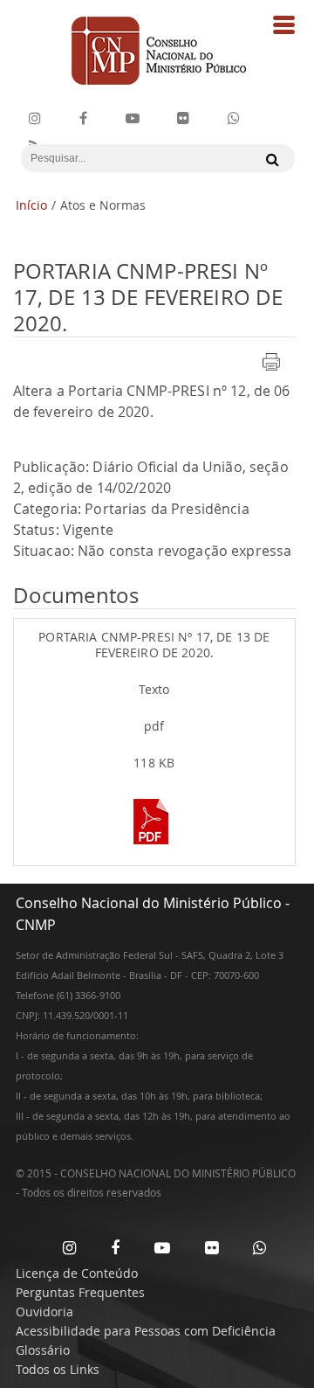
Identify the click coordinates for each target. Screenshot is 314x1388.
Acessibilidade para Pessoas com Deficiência (146, 1330)
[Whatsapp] (259, 1247)
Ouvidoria (44, 1311)
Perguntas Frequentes (80, 1292)
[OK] (268, 159)
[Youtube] (133, 118)
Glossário (43, 1350)
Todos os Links (57, 1369)
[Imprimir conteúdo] (271, 372)
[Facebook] (83, 118)
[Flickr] (183, 118)
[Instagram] (35, 118)
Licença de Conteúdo (77, 1273)
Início (31, 205)
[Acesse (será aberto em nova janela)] (154, 846)
